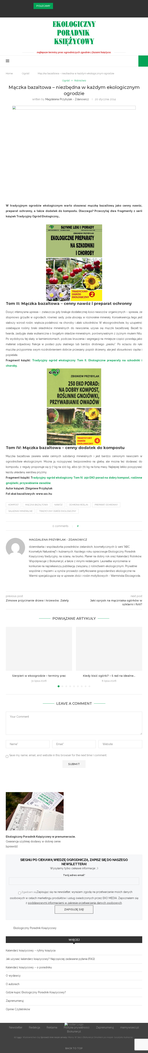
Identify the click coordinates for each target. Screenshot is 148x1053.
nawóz (58, 505)
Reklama (52, 1027)
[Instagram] (74, 12)
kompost (13, 505)
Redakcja (34, 1027)
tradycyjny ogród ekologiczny (57, 511)
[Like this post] (81, 526)
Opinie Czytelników (18, 1009)
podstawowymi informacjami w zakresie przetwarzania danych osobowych (75, 902)
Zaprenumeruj (15, 1000)
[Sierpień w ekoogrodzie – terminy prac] (39, 649)
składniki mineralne (20, 511)
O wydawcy (13, 975)
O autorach (12, 984)
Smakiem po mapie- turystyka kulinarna (113, 1037)
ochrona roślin (78, 505)
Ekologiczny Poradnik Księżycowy (34, 928)
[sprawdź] (12, 846)
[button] (57, 6)
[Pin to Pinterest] (92, 526)
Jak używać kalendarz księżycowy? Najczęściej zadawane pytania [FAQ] (50, 958)
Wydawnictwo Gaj (31, 1037)
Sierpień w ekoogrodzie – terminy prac (39, 675)
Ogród (25, 73)
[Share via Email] (96, 526)
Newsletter (15, 1027)
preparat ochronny (106, 505)
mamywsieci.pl (129, 1027)
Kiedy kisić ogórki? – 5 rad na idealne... (109, 675)
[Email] (79, 12)
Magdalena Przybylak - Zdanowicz (67, 99)
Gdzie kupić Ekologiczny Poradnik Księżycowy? (36, 992)
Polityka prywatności (76, 1027)
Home (9, 73)
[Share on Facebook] (85, 526)
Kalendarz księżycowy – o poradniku (29, 967)
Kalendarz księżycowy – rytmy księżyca (31, 950)
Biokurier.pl (74, 1031)
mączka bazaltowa (36, 505)
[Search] (140, 61)
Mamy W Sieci (75, 1037)
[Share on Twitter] (89, 526)
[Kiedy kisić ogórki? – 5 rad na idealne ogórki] (109, 649)
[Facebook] (69, 12)
